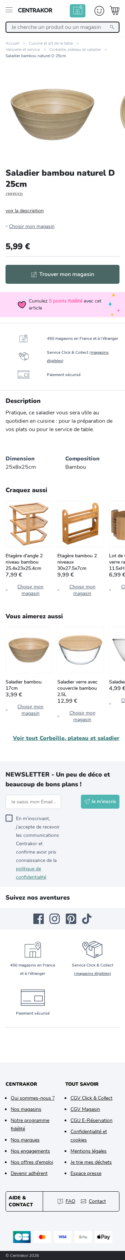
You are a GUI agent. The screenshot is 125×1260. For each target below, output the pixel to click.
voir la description (25, 210)
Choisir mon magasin (32, 226)
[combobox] (62, 27)
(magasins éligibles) (92, 973)
